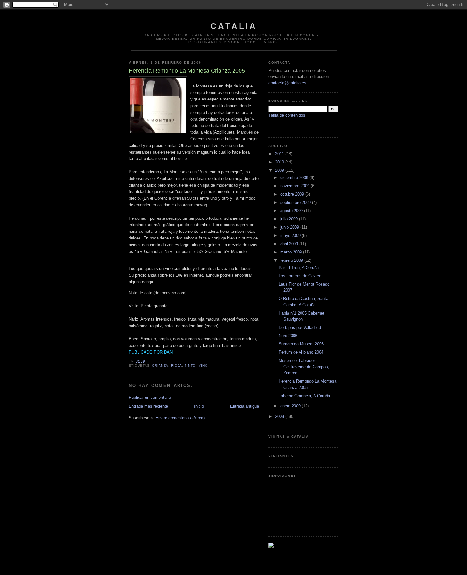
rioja (176, 365)
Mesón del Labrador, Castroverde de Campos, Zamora (304, 366)
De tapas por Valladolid (300, 327)
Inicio (199, 406)
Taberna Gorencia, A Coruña (304, 395)
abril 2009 (289, 243)
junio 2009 (290, 227)
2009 (280, 170)
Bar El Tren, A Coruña (299, 267)
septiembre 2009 (296, 202)
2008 (280, 416)
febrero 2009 (292, 260)
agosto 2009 (292, 210)
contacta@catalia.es (287, 82)
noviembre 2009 (295, 186)
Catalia (233, 26)
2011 (280, 153)
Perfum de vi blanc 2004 (301, 352)
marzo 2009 (291, 252)
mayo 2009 (291, 235)
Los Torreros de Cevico (300, 276)
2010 (280, 162)
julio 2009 (289, 219)
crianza (160, 365)
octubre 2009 (292, 194)
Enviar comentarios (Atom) (180, 417)
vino (203, 365)
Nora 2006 (288, 335)
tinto (190, 365)
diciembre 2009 (294, 177)
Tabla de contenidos (286, 115)
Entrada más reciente (148, 406)
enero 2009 (291, 406)
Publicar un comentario (150, 397)
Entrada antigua (244, 406)
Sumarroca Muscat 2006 (301, 344)
